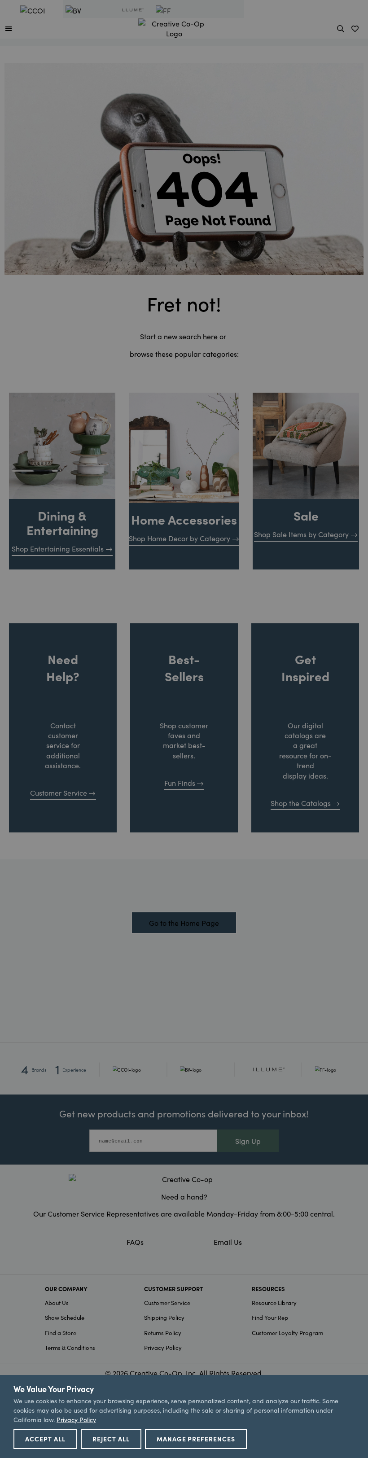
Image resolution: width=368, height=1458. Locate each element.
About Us (57, 1302)
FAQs (135, 1242)
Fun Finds (179, 783)
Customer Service (58, 792)
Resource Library (274, 1302)
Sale (306, 515)
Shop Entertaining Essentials (58, 548)
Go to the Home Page (184, 923)
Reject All (111, 1438)
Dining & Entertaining (62, 522)
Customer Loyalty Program (287, 1332)
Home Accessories (184, 519)
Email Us (228, 1242)
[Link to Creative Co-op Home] (184, 1179)
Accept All (45, 1438)
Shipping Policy (164, 1317)
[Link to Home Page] (174, 27)
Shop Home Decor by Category (179, 538)
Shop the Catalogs (301, 803)
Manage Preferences (196, 1438)
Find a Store (60, 1332)
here (210, 336)
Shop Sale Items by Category (301, 534)
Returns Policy (162, 1332)
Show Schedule (64, 1317)
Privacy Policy (163, 1347)
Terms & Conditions (70, 1347)
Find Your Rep (270, 1317)
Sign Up (248, 1141)
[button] (8, 28)
